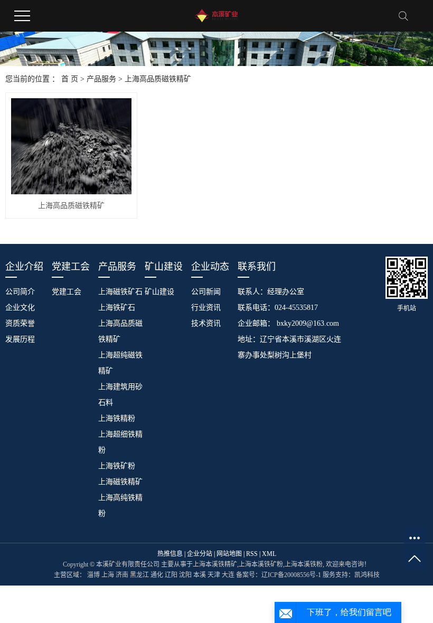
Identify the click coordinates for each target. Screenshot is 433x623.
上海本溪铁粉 (304, 564)
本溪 (199, 575)
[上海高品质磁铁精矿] (71, 146)
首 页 (69, 79)
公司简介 (20, 292)
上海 (107, 575)
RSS (252, 554)
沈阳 (185, 575)
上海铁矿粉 (116, 466)
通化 (156, 575)
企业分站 (199, 554)
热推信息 (170, 554)
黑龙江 (139, 575)
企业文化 (20, 307)
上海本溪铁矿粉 (261, 564)
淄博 (93, 575)
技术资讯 (206, 323)
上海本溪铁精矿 (215, 564)
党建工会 (66, 292)
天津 (214, 575)
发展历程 (20, 339)
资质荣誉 (20, 323)
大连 (228, 575)
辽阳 (171, 575)
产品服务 (101, 79)
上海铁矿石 (116, 307)
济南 (122, 575)
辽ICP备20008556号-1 (291, 575)
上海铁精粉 (116, 418)
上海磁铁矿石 (120, 292)
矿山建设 (159, 292)
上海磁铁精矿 (120, 482)
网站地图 (229, 554)
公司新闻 (206, 292)
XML (269, 554)
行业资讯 (206, 307)
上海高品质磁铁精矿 (158, 79)
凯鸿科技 (367, 575)
